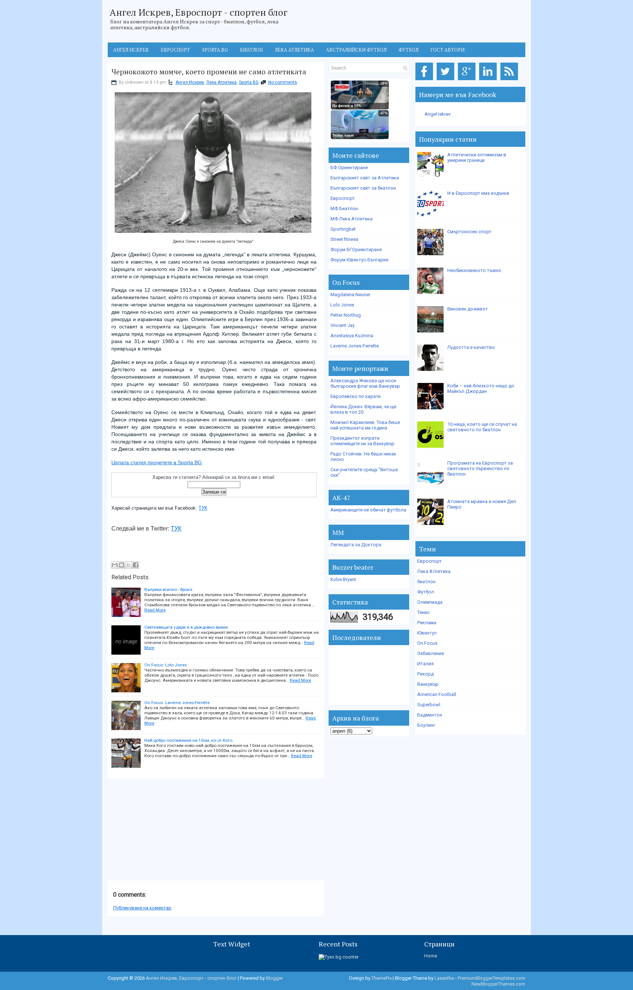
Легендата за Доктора (355, 544)
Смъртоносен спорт (469, 231)
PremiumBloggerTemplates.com (491, 978)
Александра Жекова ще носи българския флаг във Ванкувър (365, 383)
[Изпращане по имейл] (114, 565)
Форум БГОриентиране (356, 249)
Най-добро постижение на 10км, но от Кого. (188, 740)
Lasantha (444, 978)
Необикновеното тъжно (474, 270)
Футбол (408, 49)
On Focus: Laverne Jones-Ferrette (177, 702)
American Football (436, 694)
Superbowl (428, 704)
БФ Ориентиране (349, 167)
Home (430, 956)
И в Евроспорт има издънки (478, 193)
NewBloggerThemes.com (498, 984)
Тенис (423, 612)
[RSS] (510, 80)
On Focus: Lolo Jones (165, 664)
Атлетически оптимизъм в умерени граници (476, 157)
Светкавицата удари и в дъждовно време (186, 627)
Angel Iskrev (438, 114)
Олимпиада (430, 602)
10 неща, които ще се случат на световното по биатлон (482, 426)
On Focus (427, 643)
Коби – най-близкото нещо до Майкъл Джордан (480, 388)
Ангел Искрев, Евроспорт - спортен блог (199, 12)
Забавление (430, 653)
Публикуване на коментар (142, 908)
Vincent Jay (342, 325)
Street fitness (344, 239)
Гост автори (447, 49)
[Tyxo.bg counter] (339, 957)
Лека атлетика (294, 49)
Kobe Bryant (343, 579)
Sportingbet (343, 229)
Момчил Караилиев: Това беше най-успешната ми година (365, 425)
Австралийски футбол (356, 49)
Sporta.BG (215, 49)
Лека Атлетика (221, 82)
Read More (155, 610)
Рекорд (425, 674)
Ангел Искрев (131, 49)
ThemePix (381, 978)
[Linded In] (489, 80)
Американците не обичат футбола (368, 510)
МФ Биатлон (344, 208)
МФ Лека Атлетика (351, 219)
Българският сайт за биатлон (363, 188)
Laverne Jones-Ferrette (354, 346)
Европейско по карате (355, 396)
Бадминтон (429, 715)
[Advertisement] (163, 830)
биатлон (426, 581)
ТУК (203, 508)
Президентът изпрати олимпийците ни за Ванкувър (362, 440)
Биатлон (251, 49)
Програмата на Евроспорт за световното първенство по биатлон (480, 468)
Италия (425, 663)
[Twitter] (447, 80)
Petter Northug (345, 315)
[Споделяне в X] (128, 565)
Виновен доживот (467, 309)
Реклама (426, 622)
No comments (282, 82)
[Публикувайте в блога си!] (121, 565)
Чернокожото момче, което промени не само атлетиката (208, 71)
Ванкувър (427, 684)
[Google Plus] (468, 80)
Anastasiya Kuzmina (351, 335)
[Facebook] (425, 80)
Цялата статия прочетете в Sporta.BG (156, 462)
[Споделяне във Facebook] (135, 565)
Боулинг (426, 725)
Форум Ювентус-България (359, 260)
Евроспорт (175, 49)
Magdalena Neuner (350, 294)
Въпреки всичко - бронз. (168, 589)
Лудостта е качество (471, 347)
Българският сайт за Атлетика (364, 177)
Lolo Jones (342, 305)
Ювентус (427, 633)
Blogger (274, 978)
